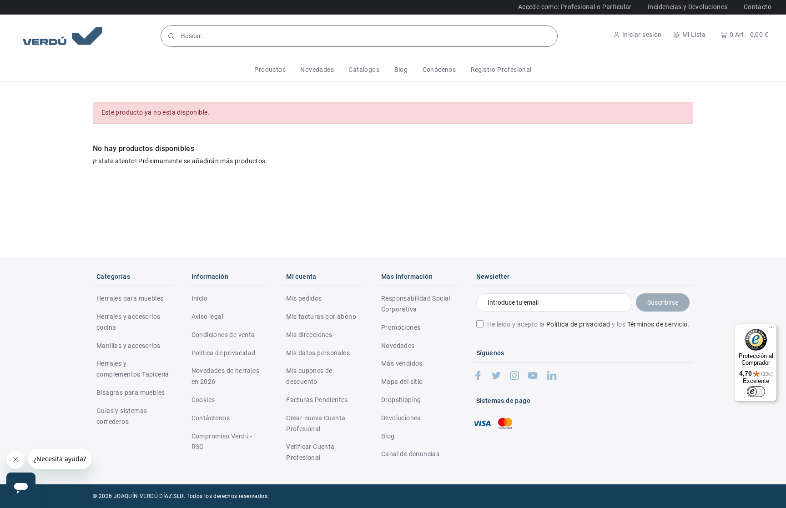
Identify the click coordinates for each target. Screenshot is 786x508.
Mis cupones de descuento (309, 376)
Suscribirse (662, 302)
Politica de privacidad (223, 353)
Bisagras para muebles (130, 392)
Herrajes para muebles (129, 298)
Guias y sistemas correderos (121, 416)
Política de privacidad (578, 324)
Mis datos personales (318, 353)
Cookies (203, 399)
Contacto (757, 6)
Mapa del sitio (402, 381)
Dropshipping (401, 399)
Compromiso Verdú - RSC (221, 442)
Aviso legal (207, 316)
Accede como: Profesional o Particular (575, 6)
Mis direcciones (309, 334)
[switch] (756, 391)
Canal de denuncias (410, 454)
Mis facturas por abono (321, 316)
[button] (270, 69)
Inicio (199, 298)
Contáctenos (210, 418)
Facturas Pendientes (317, 399)
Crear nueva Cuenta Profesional (315, 423)
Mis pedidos (304, 298)
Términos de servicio (657, 324)
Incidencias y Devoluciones (687, 6)
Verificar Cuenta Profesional (310, 452)
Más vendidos (402, 363)
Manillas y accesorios (128, 345)
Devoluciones (401, 418)
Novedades (398, 345)
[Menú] (771, 329)
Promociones (400, 327)
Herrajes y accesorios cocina (128, 322)
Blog (388, 436)
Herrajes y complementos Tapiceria (132, 369)
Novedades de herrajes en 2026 (225, 376)
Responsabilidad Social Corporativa (415, 304)
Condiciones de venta (223, 334)
